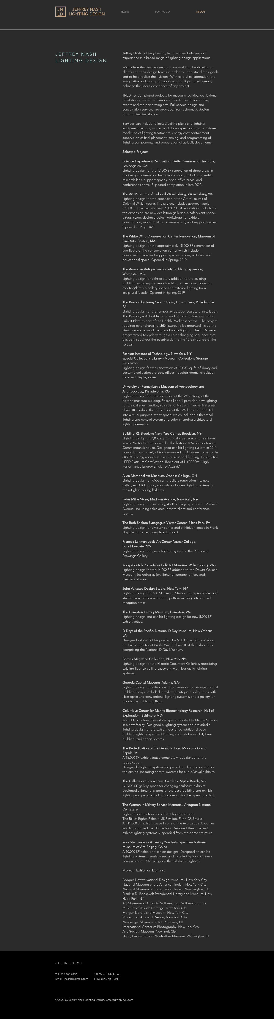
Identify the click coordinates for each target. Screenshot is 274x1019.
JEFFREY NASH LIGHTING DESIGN (87, 11)
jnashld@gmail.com (76, 978)
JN (60, 9)
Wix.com (127, 999)
